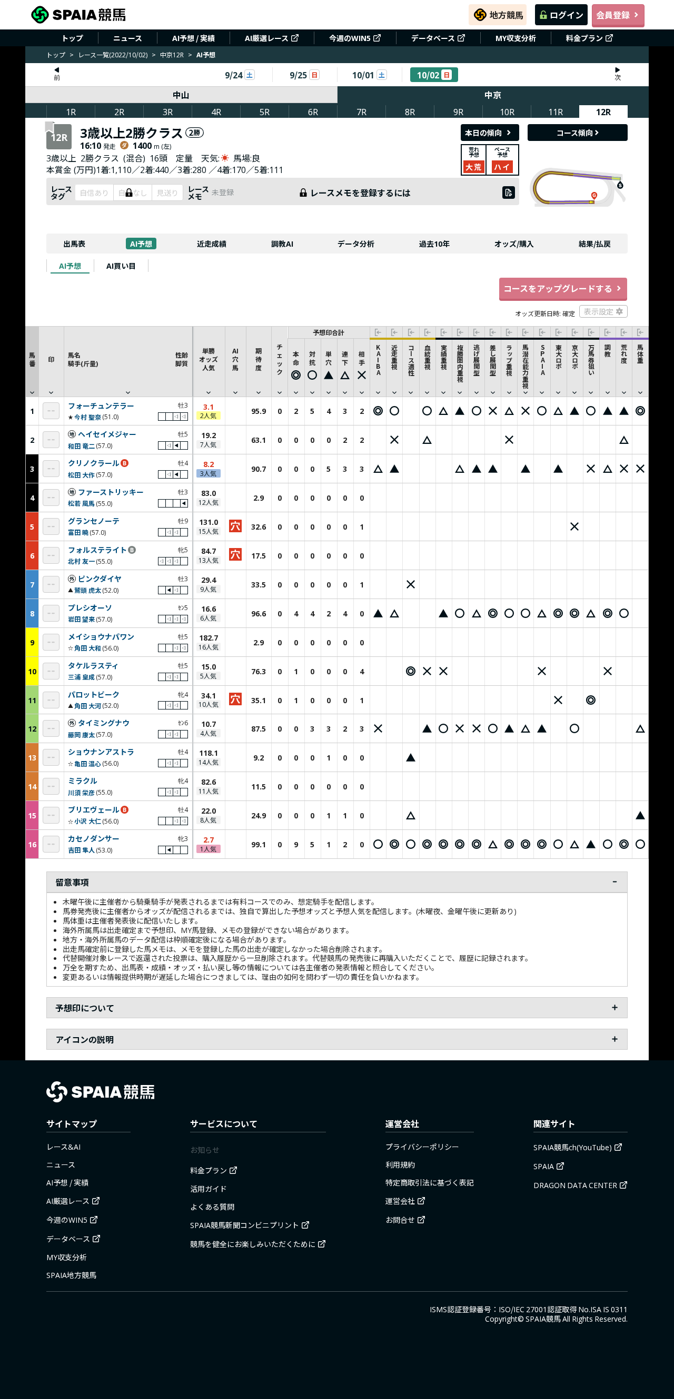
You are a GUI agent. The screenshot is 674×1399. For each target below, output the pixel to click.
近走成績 (211, 243)
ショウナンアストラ (101, 752)
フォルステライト (97, 550)
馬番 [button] (32, 359)
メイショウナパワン (101, 637)
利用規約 (400, 1164)
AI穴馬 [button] (235, 359)
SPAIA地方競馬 (71, 1275)
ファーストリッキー (111, 492)
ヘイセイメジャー (107, 434)
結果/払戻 (595, 243)
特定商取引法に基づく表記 (429, 1182)
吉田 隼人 (81, 850)
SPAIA (543, 1166)
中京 (492, 94)
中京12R (172, 54)
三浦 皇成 (81, 677)
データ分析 (356, 243)
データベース (433, 38)
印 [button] (51, 358)
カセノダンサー (94, 839)
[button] (128, 361)
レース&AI (63, 1146)
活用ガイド (208, 1188)
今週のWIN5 (350, 38)
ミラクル (82, 781)
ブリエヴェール (94, 810)
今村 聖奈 (87, 417)
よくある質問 (212, 1206)
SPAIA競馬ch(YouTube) (572, 1147)
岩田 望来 (81, 619)
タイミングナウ (104, 723)
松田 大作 (81, 475)
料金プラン (584, 38)
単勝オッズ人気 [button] (208, 359)
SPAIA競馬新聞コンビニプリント (244, 1225)
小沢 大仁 (87, 821)
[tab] (70, 265)
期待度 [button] (258, 359)
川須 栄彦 (81, 792)
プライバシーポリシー (422, 1146)
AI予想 (141, 243)
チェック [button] (279, 359)
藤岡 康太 (81, 734)
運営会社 (400, 1201)
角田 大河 (87, 705)
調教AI (282, 243)
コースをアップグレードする (557, 288)
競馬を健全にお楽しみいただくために (252, 1244)
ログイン (566, 14)
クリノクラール (94, 463)
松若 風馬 (81, 503)
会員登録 (613, 14)
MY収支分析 (515, 38)
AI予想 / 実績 (193, 38)
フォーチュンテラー (101, 406)
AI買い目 (121, 265)
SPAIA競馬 (543, 1318)
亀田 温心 (87, 763)
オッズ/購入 (514, 243)
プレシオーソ (90, 608)
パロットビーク (94, 695)
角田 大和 (87, 648)
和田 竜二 (81, 446)
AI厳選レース (267, 38)
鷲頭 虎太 (87, 590)
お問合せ (400, 1219)
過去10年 (434, 243)
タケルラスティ (93, 666)
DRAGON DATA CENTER (575, 1185)
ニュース (127, 38)
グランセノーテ (94, 521)
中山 (181, 94)
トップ (72, 38)
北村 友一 (81, 561)
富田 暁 (78, 532)
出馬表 (74, 243)
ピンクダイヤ (100, 579)
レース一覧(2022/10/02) (112, 54)
